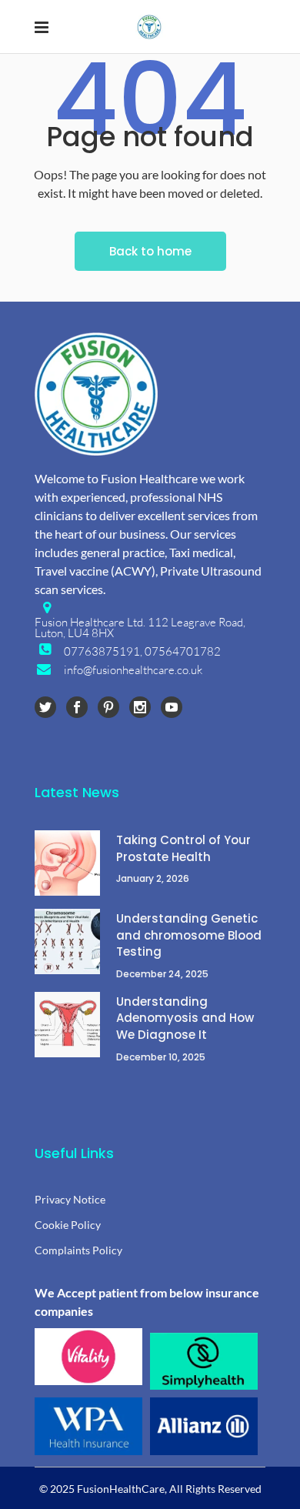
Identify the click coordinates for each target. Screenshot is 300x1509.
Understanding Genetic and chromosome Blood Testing (189, 935)
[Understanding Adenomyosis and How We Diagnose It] (67, 1024)
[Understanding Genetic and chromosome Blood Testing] (67, 941)
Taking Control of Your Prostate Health (183, 848)
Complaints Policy (78, 1250)
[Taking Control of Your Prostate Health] (67, 863)
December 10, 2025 (160, 1056)
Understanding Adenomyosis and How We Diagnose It (185, 1018)
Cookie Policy (68, 1224)
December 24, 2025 (162, 973)
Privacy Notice (70, 1199)
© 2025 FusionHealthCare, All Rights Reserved (150, 1488)
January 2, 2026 (152, 878)
